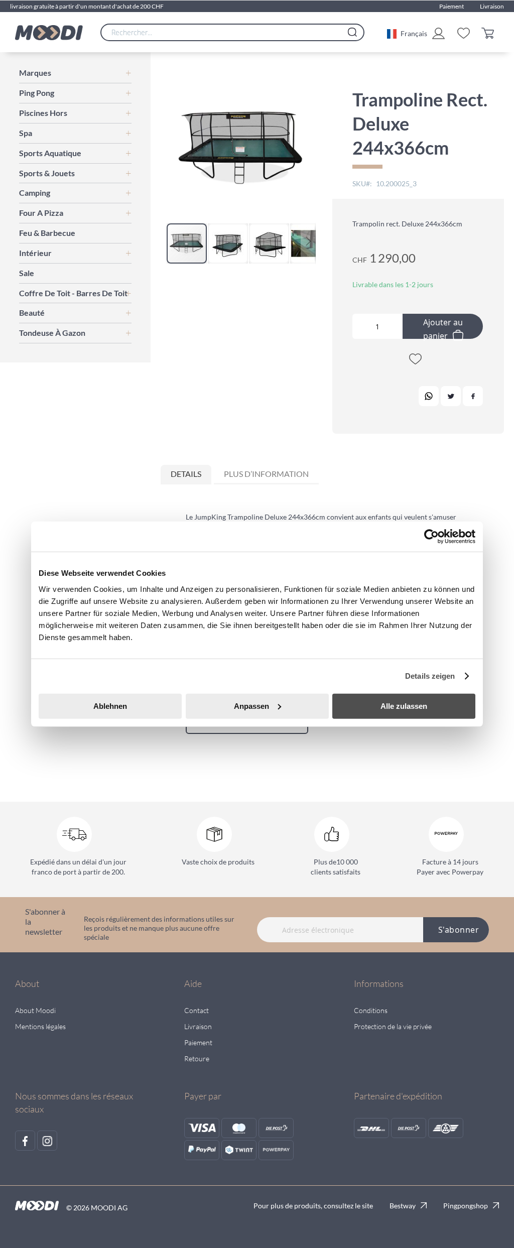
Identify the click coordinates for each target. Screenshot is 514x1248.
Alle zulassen (403, 705)
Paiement (451, 6)
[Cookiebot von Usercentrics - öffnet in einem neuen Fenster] (431, 536)
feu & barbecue (47, 232)
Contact (196, 1010)
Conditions (371, 1010)
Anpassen (251, 705)
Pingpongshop (465, 1205)
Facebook (473, 396)
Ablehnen (110, 705)
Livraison (492, 6)
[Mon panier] (490, 32)
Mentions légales (40, 1026)
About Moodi (35, 1010)
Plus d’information (266, 473)
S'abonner (458, 929)
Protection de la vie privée (393, 1026)
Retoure (196, 1058)
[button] (407, 33)
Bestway (403, 1205)
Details (186, 473)
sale (26, 273)
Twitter (451, 396)
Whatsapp (429, 396)
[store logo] (49, 32)
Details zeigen (430, 676)
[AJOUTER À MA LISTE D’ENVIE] (415, 360)
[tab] (186, 474)
